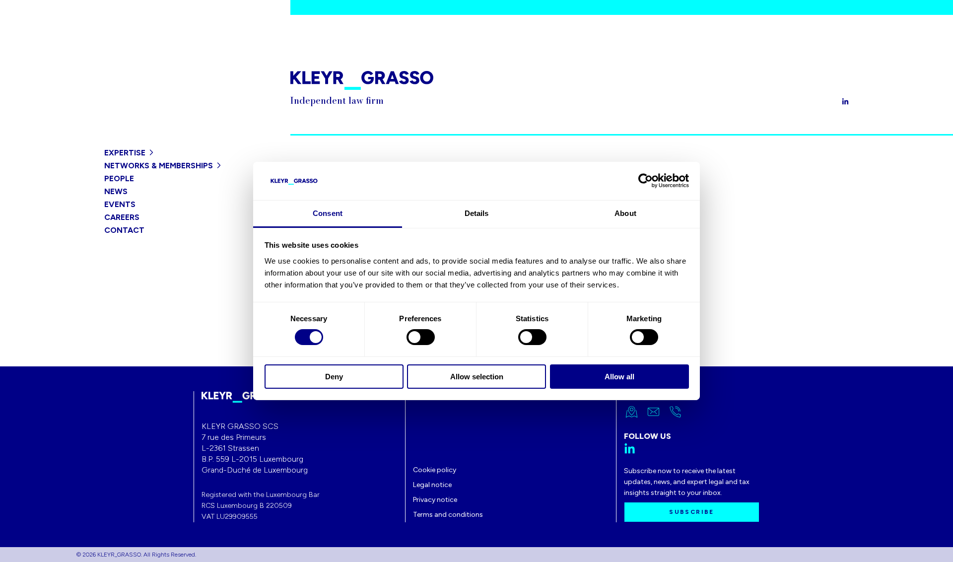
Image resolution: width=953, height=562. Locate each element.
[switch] (421, 337)
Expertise (124, 152)
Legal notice (432, 485)
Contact (124, 230)
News (116, 191)
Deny (334, 376)
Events (120, 204)
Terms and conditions (448, 514)
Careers (121, 217)
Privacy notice (435, 499)
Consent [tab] (327, 213)
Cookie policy (434, 470)
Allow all (619, 376)
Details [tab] (477, 213)
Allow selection (476, 376)
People (119, 178)
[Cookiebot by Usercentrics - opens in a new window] (645, 180)
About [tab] (625, 213)
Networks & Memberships (158, 165)
